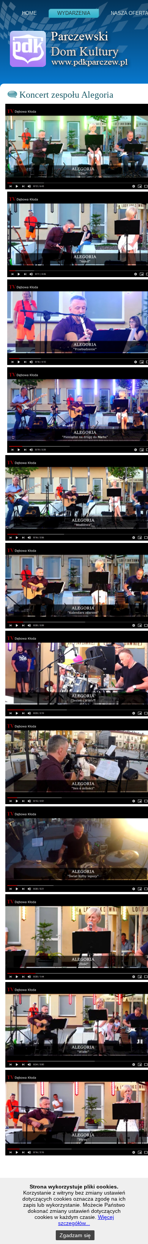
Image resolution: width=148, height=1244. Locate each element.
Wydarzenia (73, 13)
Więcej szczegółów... (86, 1220)
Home (29, 13)
